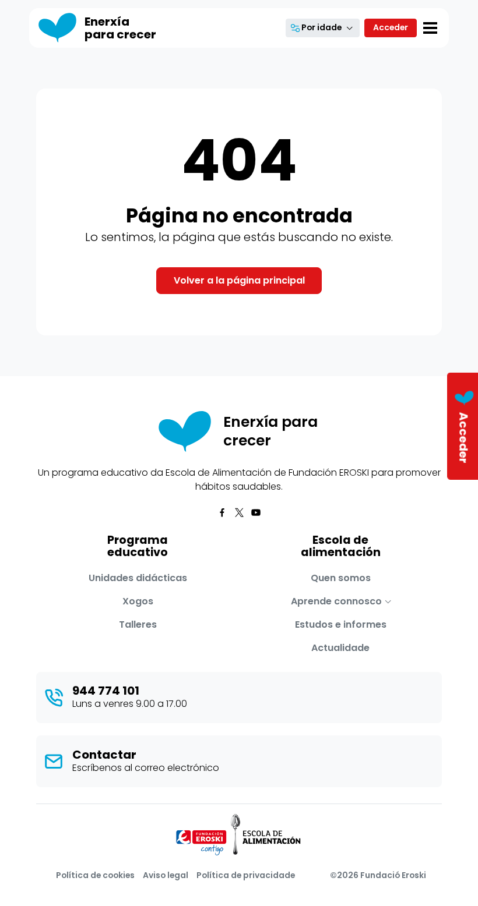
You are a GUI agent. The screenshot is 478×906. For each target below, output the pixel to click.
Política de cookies (95, 875)
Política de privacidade (245, 875)
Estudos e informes (340, 624)
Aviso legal (165, 875)
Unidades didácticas (138, 578)
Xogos (137, 601)
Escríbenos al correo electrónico (145, 767)
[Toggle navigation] (430, 27)
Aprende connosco (336, 601)
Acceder (390, 27)
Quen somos (341, 578)
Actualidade (340, 647)
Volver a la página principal (239, 280)
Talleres (138, 624)
